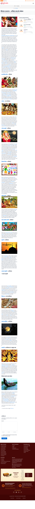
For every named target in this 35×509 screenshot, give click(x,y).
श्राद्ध (2, 314)
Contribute (2, 460)
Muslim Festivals (3, 449)
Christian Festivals (3, 446)
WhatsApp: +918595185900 (16, 466)
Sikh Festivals (3, 450)
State (13, 446)
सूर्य (3, 398)
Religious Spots (26, 451)
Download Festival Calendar (30, 0)
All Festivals (2, 455)
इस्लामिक (5, 256)
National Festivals (3, 452)
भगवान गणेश (5, 61)
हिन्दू (2, 35)
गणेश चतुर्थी (3, 128)
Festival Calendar (26, 445)
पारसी (10, 35)
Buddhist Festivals (3, 445)
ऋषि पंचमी (3, 195)
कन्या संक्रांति (13, 396)
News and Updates (3, 462)
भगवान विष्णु (12, 292)
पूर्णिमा (11, 340)
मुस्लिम (4, 35)
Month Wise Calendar (16, 449)
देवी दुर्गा (9, 67)
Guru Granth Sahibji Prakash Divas (27, 19)
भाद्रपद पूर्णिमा (4, 321)
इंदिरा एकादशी (7, 401)
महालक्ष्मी (13, 364)
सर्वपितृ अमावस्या (12, 402)
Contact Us (14, 467)
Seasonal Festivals (3, 453)
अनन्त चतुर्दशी (4, 271)
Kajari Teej (4, 0)
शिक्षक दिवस (4, 161)
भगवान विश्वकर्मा (5, 400)
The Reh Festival (26, 29)
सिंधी (12, 35)
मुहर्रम (4, 70)
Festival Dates (26, 446)
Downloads (25, 449)
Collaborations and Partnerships (5, 461)
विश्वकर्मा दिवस (6, 399)
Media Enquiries (3, 463)
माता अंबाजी (7, 339)
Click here (12, 408)
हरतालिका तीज (4, 74)
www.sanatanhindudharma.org (26, 487)
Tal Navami (25, 24)
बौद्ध (13, 35)
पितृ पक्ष (10, 65)
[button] (30, 18)
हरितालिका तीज (15, 89)
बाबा (3, 234)
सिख (6, 35)
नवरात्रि (4, 67)
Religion (14, 445)
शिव (13, 60)
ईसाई (8, 35)
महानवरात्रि (7, 66)
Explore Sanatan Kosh (28, 475)
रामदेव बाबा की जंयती (9, 232)
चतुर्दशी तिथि (3, 290)
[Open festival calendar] (29, 18)
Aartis (25, 452)
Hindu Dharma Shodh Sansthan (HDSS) (20, 496)
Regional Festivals (3, 454)
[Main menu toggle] (33, 3)
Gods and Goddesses (27, 450)
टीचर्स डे (6, 63)
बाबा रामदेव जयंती (5, 219)
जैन (15, 35)
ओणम (2, 101)
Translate (16, 8)
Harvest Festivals (3, 451)
